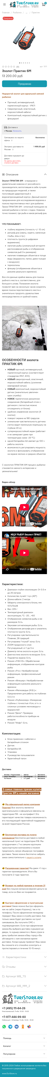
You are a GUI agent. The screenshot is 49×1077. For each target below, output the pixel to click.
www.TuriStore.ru (9, 1073)
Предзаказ (24, 83)
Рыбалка (17, 12)
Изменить (17, 131)
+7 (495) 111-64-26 (13, 1008)
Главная (6, 12)
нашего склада (33, 857)
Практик (36, 12)
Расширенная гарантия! (17, 868)
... (26, 12)
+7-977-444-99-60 (14, 1017)
